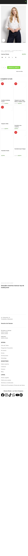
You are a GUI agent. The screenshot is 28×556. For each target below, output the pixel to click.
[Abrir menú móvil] (1, 2)
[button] (11, 84)
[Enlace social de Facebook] (5, 71)
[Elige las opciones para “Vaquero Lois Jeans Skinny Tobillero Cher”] (24, 84)
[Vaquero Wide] (7, 114)
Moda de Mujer (7, 50)
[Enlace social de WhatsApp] (7, 71)
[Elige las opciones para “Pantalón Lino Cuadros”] (24, 107)
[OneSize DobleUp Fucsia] (7, 90)
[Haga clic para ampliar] (3, 40)
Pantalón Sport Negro (20, 148)
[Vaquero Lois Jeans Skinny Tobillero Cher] (20, 90)
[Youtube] (17, 395)
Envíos (2, 353)
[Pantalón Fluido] (7, 140)
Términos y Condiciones (7, 382)
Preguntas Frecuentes (7, 348)
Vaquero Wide (4, 123)
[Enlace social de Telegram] (8, 71)
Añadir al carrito (13, 67)
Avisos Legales (5, 377)
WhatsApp (3, 358)
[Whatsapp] (13, 395)
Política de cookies (6, 380)
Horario (3, 369)
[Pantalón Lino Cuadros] (20, 114)
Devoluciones (4, 355)
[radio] (2, 57)
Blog (2, 371)
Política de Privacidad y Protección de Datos (13, 385)
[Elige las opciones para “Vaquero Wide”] (11, 107)
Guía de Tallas (5, 345)
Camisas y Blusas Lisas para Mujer (7, 51)
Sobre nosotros (5, 364)
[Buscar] (4, 2)
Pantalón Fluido (5, 150)
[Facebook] (2, 395)
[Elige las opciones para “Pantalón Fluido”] (11, 132)
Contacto (3, 366)
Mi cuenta (3, 350)
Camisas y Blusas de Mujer (16, 50)
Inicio (2, 50)
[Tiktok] (10, 395)
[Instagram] (6, 395)
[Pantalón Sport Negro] (20, 139)
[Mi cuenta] (22, 2)
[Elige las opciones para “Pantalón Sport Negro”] (24, 132)
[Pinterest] (21, 395)
